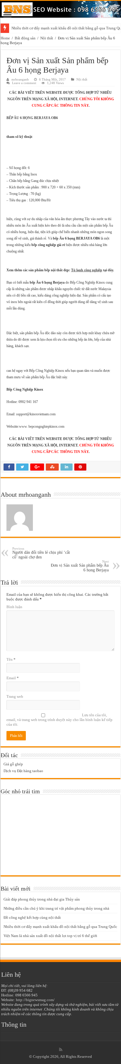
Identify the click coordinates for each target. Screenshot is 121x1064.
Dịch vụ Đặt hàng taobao (23, 771)
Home (5, 38)
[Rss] (60, 1049)
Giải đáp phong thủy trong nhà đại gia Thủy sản (42, 899)
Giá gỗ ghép (13, 764)
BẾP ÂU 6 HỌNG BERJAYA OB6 (32, 118)
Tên (11, 659)
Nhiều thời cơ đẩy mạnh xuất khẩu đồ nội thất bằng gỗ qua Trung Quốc (60, 926)
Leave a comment (24, 83)
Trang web (14, 696)
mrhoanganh (20, 79)
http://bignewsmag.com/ (35, 1000)
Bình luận (14, 607)
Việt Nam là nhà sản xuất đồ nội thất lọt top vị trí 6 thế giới (50, 935)
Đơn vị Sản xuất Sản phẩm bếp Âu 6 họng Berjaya (80, 566)
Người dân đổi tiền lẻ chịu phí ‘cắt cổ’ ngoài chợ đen (41, 553)
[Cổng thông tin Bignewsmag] (60, 9)
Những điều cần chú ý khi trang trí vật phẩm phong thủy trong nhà (56, 908)
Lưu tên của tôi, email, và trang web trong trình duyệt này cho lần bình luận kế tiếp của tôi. (59, 720)
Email (12, 678)
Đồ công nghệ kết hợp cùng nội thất (32, 917)
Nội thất (46, 38)
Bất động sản (25, 38)
